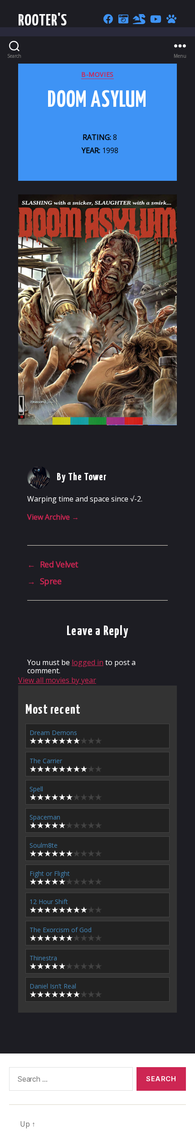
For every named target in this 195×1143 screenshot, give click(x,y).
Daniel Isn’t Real (52, 986)
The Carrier (45, 760)
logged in (87, 662)
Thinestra (43, 958)
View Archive (53, 517)
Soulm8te (43, 845)
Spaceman (44, 817)
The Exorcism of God (60, 929)
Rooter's (43, 21)
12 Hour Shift (48, 901)
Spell (36, 789)
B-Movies (97, 74)
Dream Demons (53, 732)
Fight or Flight (49, 873)
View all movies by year (57, 680)
